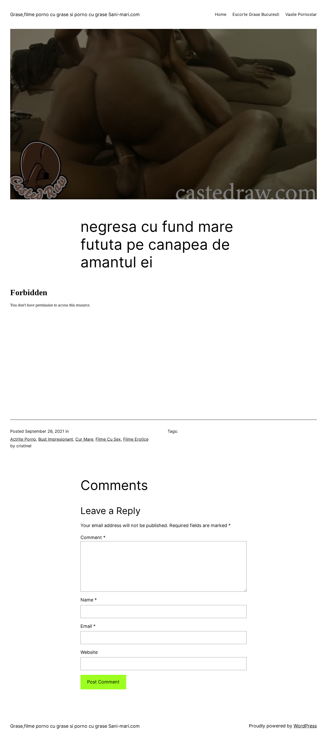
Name (88, 599)
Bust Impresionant (55, 439)
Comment (93, 537)
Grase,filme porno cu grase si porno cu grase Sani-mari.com (75, 14)
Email (88, 626)
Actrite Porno (23, 439)
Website (89, 652)
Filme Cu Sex (108, 439)
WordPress (305, 725)
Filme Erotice (135, 439)
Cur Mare (84, 439)
